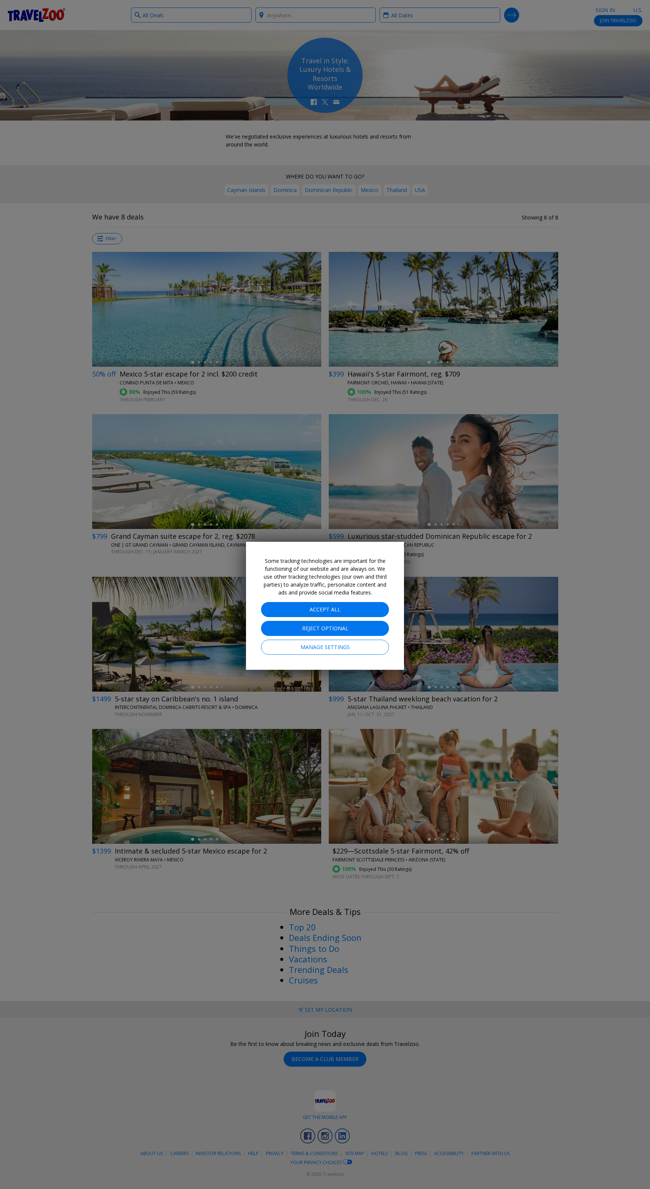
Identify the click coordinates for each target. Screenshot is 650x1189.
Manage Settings (325, 647)
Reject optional (325, 628)
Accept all (325, 609)
